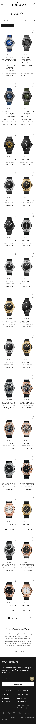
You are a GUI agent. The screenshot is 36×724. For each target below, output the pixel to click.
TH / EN (26, 713)
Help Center (6, 691)
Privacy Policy (23, 695)
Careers (5, 695)
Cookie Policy (23, 691)
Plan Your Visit (18, 651)
